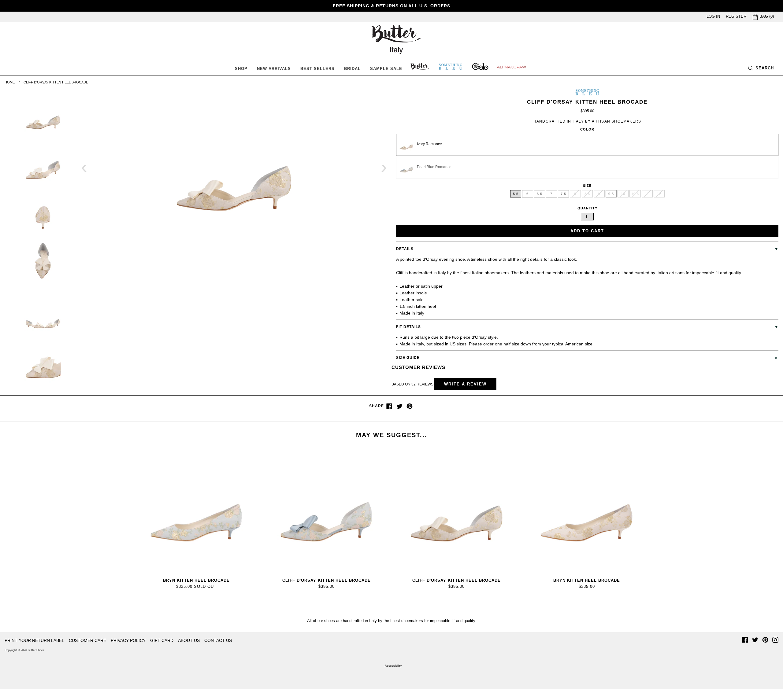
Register (736, 16)
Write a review (465, 384)
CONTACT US (218, 640)
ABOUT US (189, 640)
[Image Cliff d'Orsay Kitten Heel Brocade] (234, 170)
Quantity (587, 208)
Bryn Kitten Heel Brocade (196, 580)
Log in (713, 16)
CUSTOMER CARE (87, 640)
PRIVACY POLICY (128, 640)
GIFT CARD (161, 640)
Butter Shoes (36, 650)
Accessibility (393, 665)
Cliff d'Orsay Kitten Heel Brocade (326, 580)
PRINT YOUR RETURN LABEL (34, 640)
